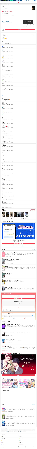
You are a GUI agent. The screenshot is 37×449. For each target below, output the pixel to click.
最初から (30, 34)
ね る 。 (3, 9)
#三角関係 (3, 353)
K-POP (3, 21)
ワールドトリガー (10, 431)
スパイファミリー (23, 431)
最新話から (33, 34)
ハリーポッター (3, 431)
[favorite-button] (24, 25)
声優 (8, 21)
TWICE (6, 21)
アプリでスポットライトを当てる (18, 298)
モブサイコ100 (16, 431)
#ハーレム (7, 353)
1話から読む (20, 29)
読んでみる (18, 375)
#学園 (10, 353)
